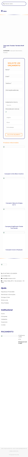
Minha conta (4, 300)
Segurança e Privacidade (7, 291)
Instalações (4, 319)
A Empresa (4, 316)
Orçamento (4, 322)
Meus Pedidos (5, 303)
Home (3, 313)
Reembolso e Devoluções (8, 294)
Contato (3, 325)
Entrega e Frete (5, 297)
